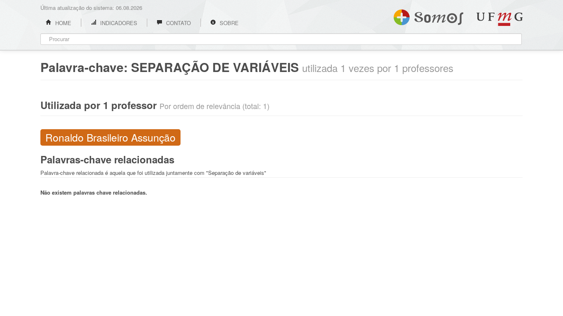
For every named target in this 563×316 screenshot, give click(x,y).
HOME (62, 23)
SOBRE (228, 23)
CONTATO (177, 23)
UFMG (499, 19)
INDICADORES (118, 23)
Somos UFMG (428, 15)
